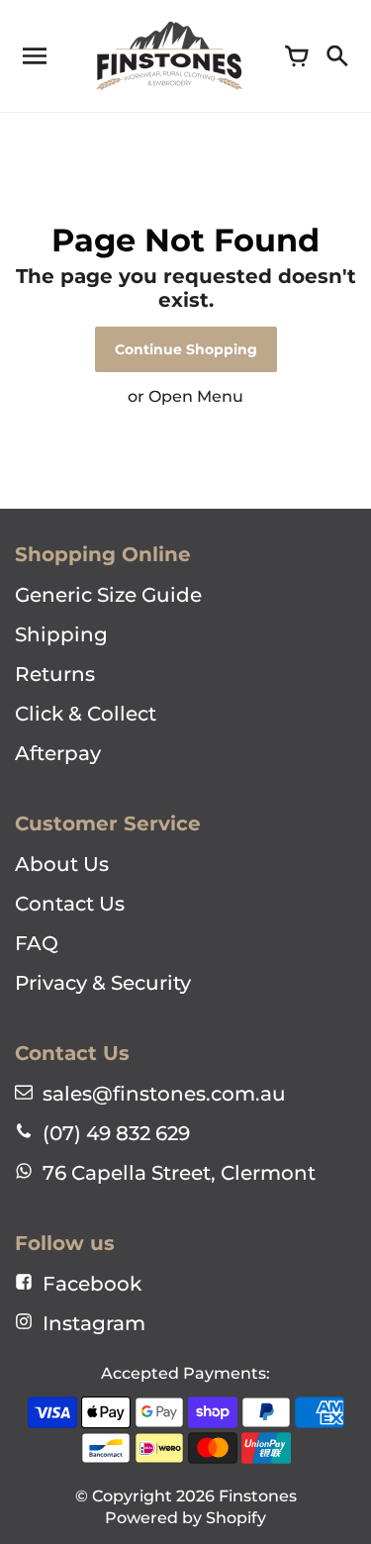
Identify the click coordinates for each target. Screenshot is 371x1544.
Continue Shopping (186, 349)
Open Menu (195, 396)
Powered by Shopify (185, 1517)
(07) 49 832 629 (116, 1133)
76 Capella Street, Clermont (179, 1173)
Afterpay (58, 753)
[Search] (336, 56)
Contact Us (70, 904)
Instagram (94, 1323)
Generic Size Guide (108, 595)
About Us (62, 864)
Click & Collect (85, 713)
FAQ (36, 943)
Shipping (61, 634)
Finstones (258, 1496)
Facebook (92, 1284)
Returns (55, 674)
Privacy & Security (103, 983)
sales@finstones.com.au (164, 1094)
